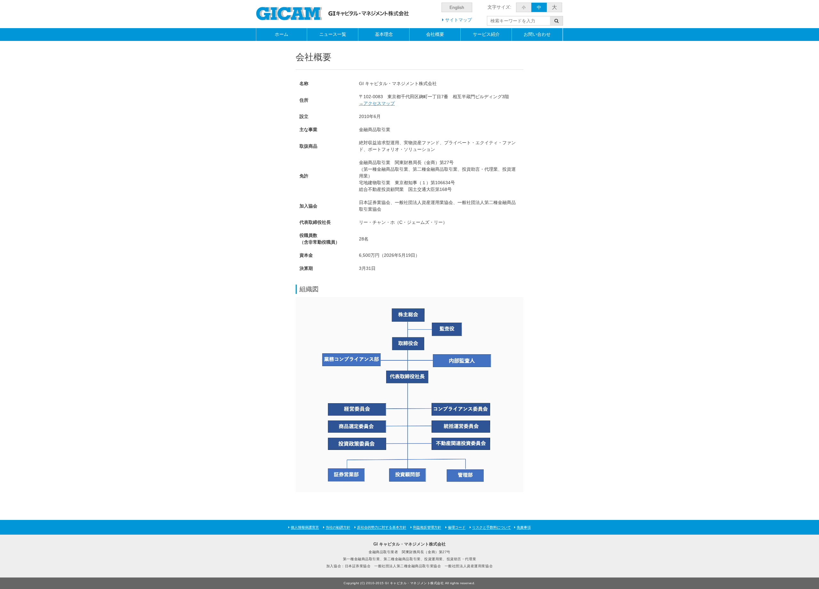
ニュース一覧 (332, 34)
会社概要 (435, 34)
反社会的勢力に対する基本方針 (381, 527)
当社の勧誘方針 (338, 527)
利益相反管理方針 (427, 527)
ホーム (281, 34)
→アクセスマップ (377, 103)
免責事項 (524, 527)
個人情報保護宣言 (305, 527)
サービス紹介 (486, 34)
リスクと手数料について (491, 527)
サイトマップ (458, 19)
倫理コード (456, 527)
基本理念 (384, 34)
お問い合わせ (537, 34)
